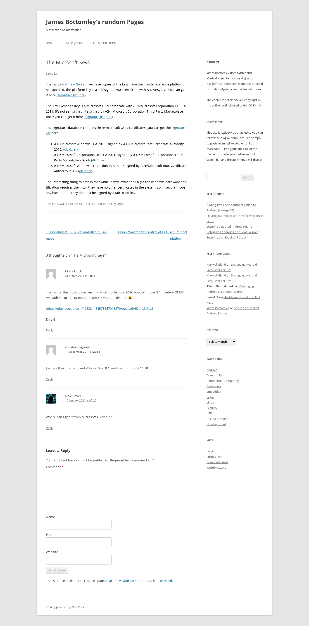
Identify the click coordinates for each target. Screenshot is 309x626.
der (82, 95)
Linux (210, 402)
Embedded (214, 392)
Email (50, 534)
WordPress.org (216, 467)
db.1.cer (98, 160)
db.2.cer (85, 171)
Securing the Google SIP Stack (226, 237)
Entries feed (214, 457)
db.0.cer (70, 149)
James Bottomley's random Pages (95, 22)
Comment (54, 467)
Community (215, 375)
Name (50, 517)
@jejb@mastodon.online (223, 84)
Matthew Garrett (74, 84)
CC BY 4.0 (254, 105)
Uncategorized (216, 424)
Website (52, 552)
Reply (49, 330)
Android (212, 370)
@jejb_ (248, 78)
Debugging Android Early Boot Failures (232, 232)
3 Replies (52, 73)
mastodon (214, 149)
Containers (214, 386)
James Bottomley (218, 308)
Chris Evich (73, 271)
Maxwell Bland (216, 264)
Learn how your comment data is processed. (139, 581)
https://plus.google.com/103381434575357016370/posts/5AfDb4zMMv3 (99, 308)
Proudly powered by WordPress (65, 607)
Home (50, 43)
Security (212, 408)
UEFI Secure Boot (104, 43)
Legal (210, 397)
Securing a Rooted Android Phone (229, 226)
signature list (68, 95)
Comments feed (217, 462)
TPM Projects (72, 43)
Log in (211, 451)
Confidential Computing (223, 381)
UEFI (210, 413)
